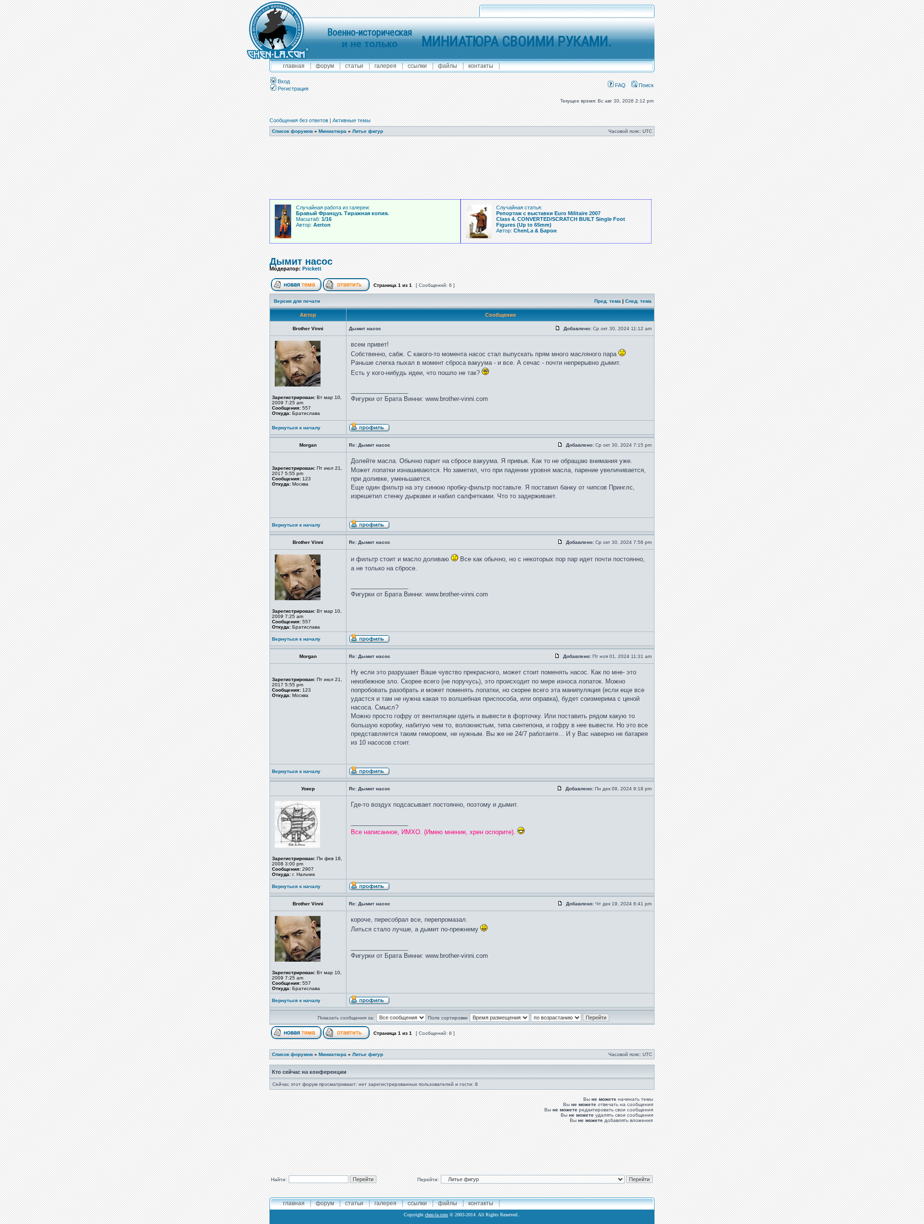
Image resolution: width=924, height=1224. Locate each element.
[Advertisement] (462, 168)
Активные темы (352, 120)
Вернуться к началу (296, 427)
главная (294, 66)
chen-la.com (436, 1214)
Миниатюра (332, 131)
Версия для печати (297, 301)
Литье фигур (367, 131)
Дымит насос (301, 261)
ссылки (417, 66)
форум (325, 66)
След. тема (638, 301)
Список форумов (292, 131)
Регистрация (292, 88)
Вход (283, 81)
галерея (385, 66)
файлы (447, 66)
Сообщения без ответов (299, 120)
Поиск (645, 85)
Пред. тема (607, 301)
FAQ (620, 85)
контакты (480, 66)
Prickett (311, 268)
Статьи (354, 66)
